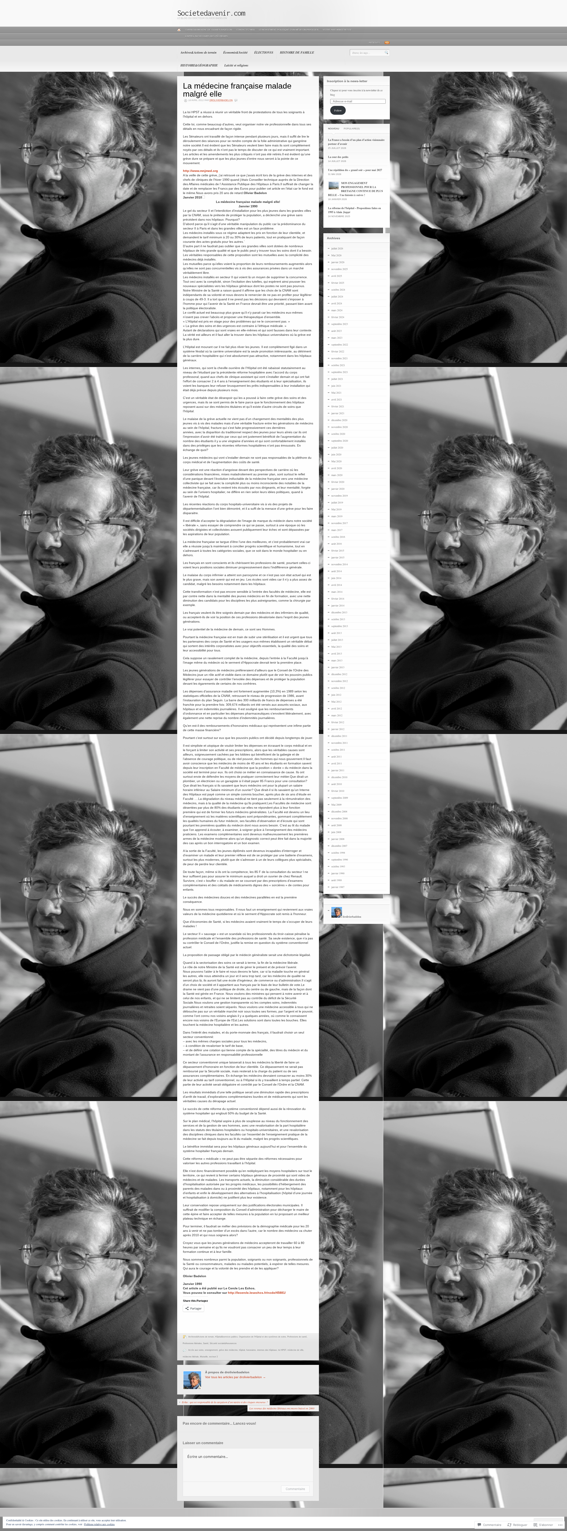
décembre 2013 (339, 612)
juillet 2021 (337, 379)
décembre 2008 (339, 811)
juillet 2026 (337, 248)
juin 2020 (336, 454)
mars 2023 (336, 337)
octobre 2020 (338, 433)
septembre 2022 (339, 344)
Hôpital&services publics (226, 1337)
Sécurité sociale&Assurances (223, 1343)
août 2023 (336, 330)
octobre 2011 (338, 749)
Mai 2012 (336, 701)
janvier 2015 (337, 557)
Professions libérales (192, 1343)
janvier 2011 (337, 770)
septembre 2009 (339, 797)
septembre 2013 (339, 626)
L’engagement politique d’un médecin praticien (288, 30)
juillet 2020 (337, 447)
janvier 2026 (337, 262)
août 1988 (336, 880)
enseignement (211, 1350)
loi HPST (282, 1350)
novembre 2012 (339, 681)
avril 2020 (336, 468)
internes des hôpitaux (267, 1350)
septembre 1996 (339, 859)
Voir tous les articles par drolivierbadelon (235, 1377)
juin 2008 (336, 832)
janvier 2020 (337, 488)
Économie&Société (235, 52)
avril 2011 (336, 763)
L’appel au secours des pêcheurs (206, 36)
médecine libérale (191, 1357)
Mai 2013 (336, 646)
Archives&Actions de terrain (199, 52)
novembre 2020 (339, 427)
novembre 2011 (339, 742)
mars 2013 (336, 660)
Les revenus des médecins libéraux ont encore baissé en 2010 (281, 1408)
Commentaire (295, 1489)
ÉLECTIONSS (263, 52)
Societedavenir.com (211, 12)
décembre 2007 (339, 845)
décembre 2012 (339, 674)
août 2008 (336, 825)
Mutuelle (204, 1357)
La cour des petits (338, 157)
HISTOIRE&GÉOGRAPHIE (199, 65)
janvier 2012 (337, 729)
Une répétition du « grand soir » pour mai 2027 (355, 170)
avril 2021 (336, 399)
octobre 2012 (338, 688)
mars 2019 (336, 516)
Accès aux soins (196, 1350)
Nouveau (333, 128)
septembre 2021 (339, 372)
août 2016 (336, 543)
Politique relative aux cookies (99, 1524)
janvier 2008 (337, 839)
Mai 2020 (336, 461)
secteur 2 (213, 1357)
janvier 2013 (337, 667)
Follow (338, 110)
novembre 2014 (339, 564)
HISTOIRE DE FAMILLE (297, 52)
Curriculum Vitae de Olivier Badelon (208, 30)
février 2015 (337, 550)
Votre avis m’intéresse (337, 30)
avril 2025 (336, 276)
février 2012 (337, 722)
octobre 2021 (338, 365)
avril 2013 (336, 653)
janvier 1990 (337, 873)
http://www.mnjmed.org (200, 171)
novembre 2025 (339, 269)
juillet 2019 (337, 502)
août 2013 (336, 633)
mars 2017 (336, 530)
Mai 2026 (336, 255)
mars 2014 (336, 591)
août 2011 (336, 756)
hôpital (242, 1350)
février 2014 (337, 598)
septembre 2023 (339, 324)
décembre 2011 (339, 736)
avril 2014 (336, 585)
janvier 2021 (337, 413)
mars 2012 (336, 715)
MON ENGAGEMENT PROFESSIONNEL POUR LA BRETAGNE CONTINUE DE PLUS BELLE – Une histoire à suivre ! (355, 189)
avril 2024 (336, 303)
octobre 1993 (338, 866)
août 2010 (336, 784)
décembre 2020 (339, 420)
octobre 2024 (338, 289)
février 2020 (337, 482)
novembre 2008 (339, 818)
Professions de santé (297, 1337)
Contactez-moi (245, 30)
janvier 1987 (337, 887)
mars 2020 (336, 475)
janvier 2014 (337, 605)
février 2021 (337, 406)
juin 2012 (336, 694)
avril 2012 (336, 708)
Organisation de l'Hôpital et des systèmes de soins (262, 1337)
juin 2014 (336, 578)
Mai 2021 (336, 392)
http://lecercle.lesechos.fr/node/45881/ (257, 1292)
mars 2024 (336, 310)
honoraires (251, 1350)
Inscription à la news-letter (347, 81)
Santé (205, 1343)
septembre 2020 (339, 440)
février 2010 (337, 791)
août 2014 (336, 571)
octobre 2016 (338, 536)
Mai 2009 (336, 804)
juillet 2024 (337, 296)
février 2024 (337, 317)
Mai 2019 (336, 509)
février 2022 (337, 351)
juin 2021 (336, 385)
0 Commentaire (248, 100)
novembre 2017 (339, 523)
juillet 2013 (337, 639)
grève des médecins (228, 1350)
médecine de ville (295, 1350)
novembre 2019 (339, 495)
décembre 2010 (339, 777)
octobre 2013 (338, 619)
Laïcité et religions (236, 65)
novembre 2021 (339, 358)
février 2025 (337, 282)
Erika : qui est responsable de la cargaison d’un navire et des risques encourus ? (225, 1402)
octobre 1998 (338, 852)
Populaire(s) (352, 128)
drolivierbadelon (221, 100)
